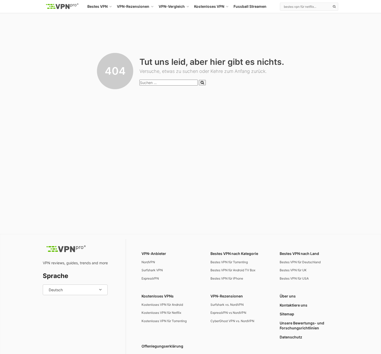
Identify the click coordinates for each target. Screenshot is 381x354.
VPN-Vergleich (172, 6)
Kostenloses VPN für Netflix (161, 313)
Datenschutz (291, 337)
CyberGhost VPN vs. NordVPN (232, 321)
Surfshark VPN (152, 270)
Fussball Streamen (250, 6)
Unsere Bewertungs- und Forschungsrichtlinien (302, 325)
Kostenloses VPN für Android (162, 305)
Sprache (55, 276)
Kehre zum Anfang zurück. (238, 71)
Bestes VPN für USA (294, 278)
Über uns (288, 296)
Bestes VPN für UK (293, 270)
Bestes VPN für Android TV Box (232, 270)
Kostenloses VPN (209, 6)
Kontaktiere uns (293, 305)
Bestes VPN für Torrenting (229, 262)
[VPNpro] (62, 6)
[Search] (334, 6)
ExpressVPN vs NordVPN (228, 313)
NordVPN (148, 262)
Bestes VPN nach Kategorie (234, 253)
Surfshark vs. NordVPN (227, 305)
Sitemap (287, 314)
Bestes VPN (97, 6)
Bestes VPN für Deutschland (300, 262)
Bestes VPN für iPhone (226, 278)
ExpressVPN (150, 278)
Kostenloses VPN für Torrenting (164, 321)
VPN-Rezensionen (133, 6)
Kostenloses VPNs (158, 296)
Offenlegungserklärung (162, 346)
